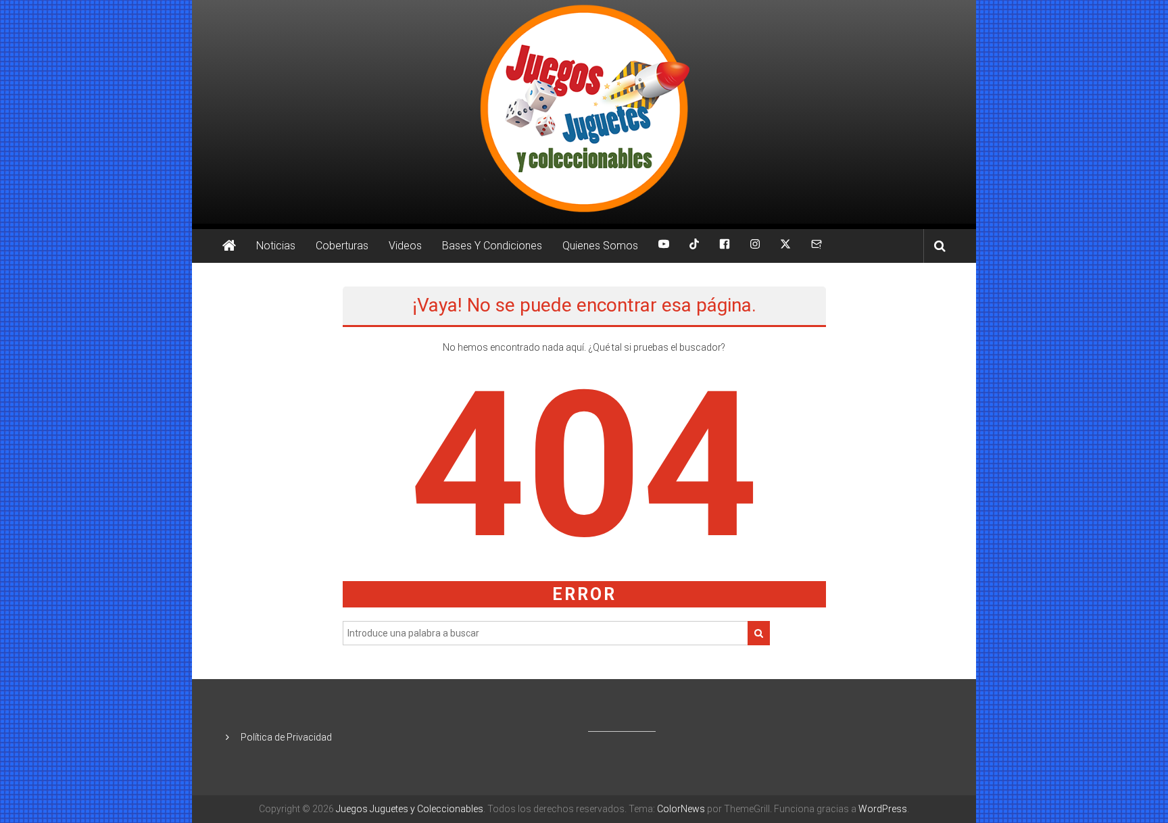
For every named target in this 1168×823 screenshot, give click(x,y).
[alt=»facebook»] (724, 246)
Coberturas (342, 245)
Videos (405, 245)
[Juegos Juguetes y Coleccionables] (584, 112)
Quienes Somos (600, 245)
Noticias (275, 245)
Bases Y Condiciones (492, 245)
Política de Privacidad (286, 737)
